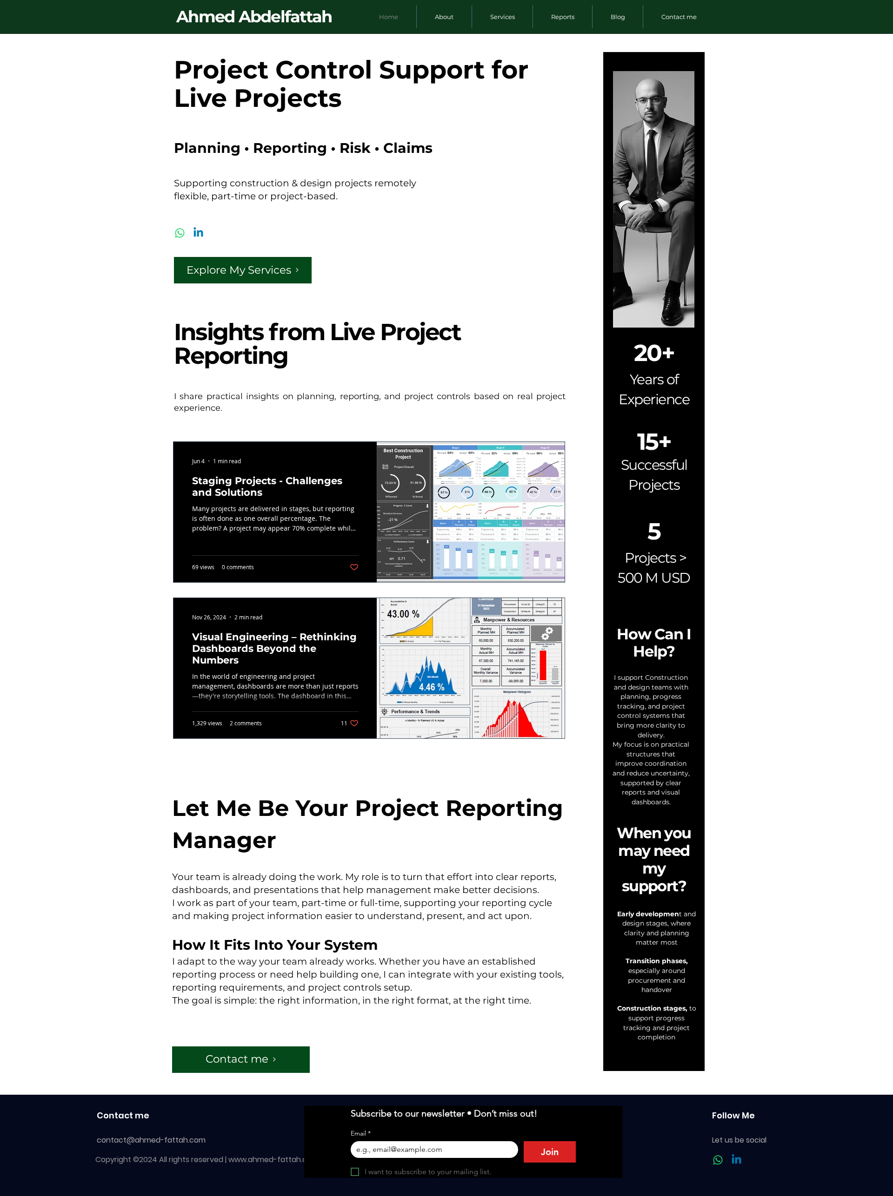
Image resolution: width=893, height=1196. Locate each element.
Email (361, 1133)
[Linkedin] (198, 233)
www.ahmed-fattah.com (273, 1159)
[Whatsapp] (180, 233)
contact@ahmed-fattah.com (151, 1140)
